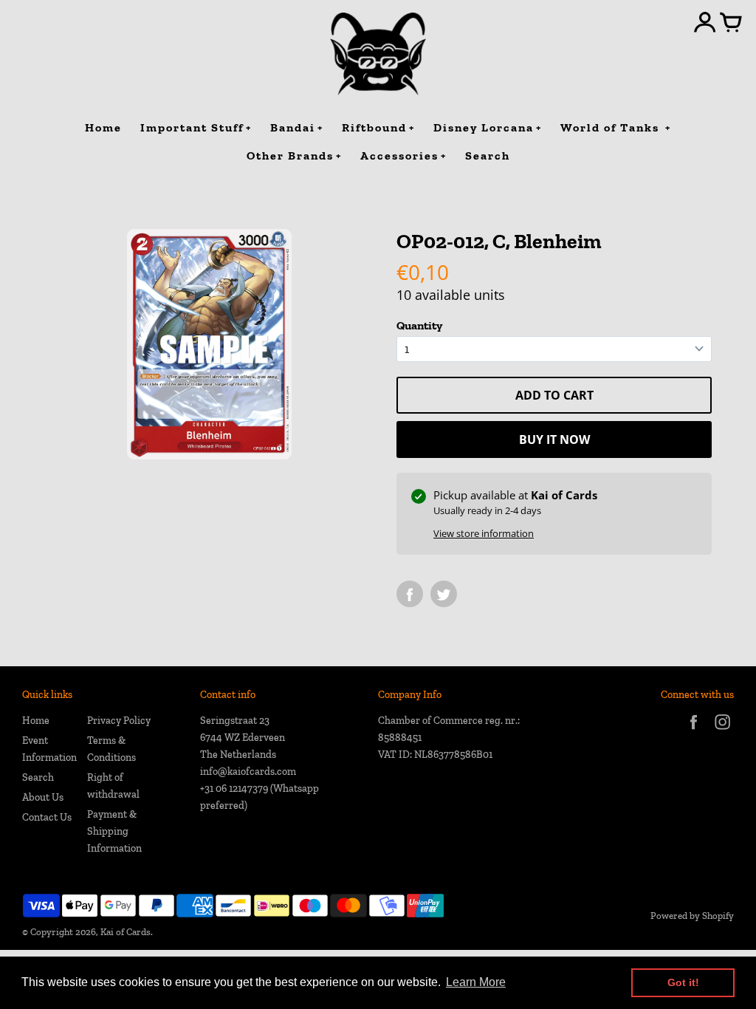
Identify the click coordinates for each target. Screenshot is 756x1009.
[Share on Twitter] (443, 594)
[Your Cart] (731, 24)
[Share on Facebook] (409, 594)
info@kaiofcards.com (248, 771)
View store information (483, 533)
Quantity (419, 325)
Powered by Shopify (692, 915)
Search (38, 777)
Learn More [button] (476, 982)
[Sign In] (705, 24)
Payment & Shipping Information (114, 831)
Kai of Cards (125, 931)
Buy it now (554, 439)
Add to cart (554, 395)
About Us (42, 797)
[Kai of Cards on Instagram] (722, 731)
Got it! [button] (683, 982)
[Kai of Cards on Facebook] (693, 731)
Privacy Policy (119, 720)
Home (35, 720)
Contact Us (47, 817)
